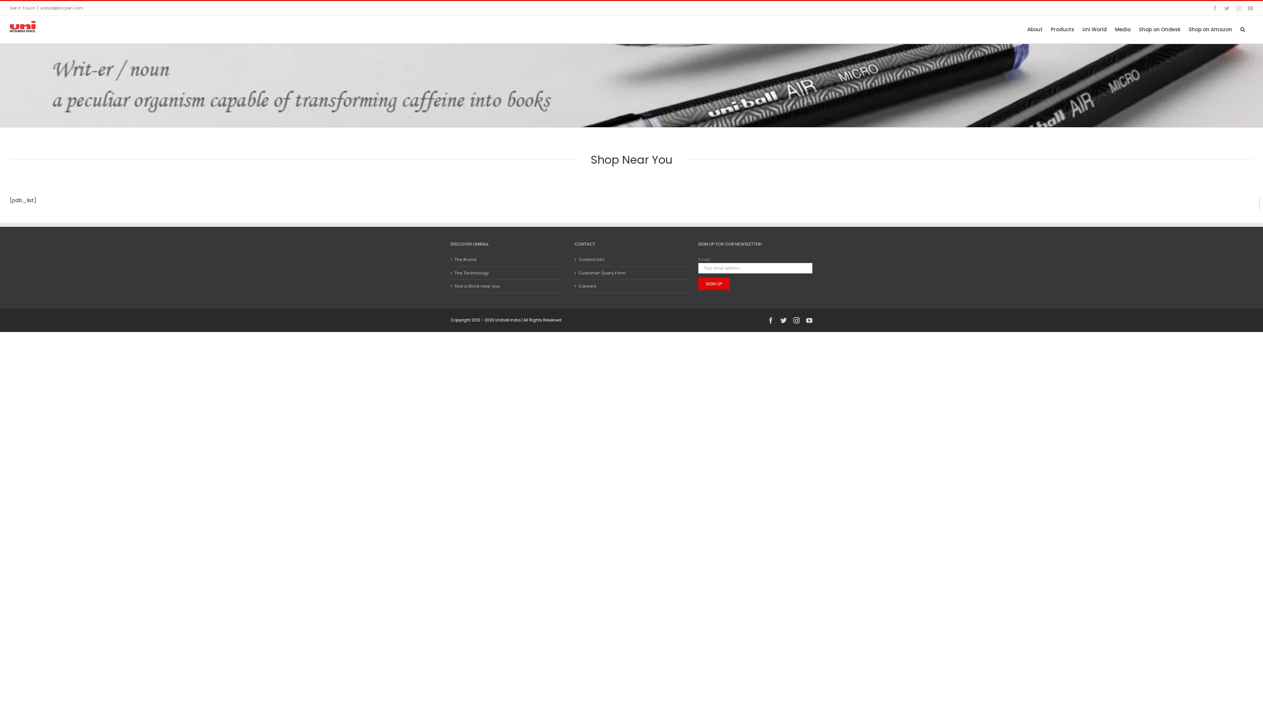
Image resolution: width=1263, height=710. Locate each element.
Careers (587, 286)
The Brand (465, 259)
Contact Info (592, 259)
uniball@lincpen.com (61, 8)
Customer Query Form (602, 273)
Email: (704, 259)
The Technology (472, 273)
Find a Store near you (477, 286)
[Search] (1242, 29)
